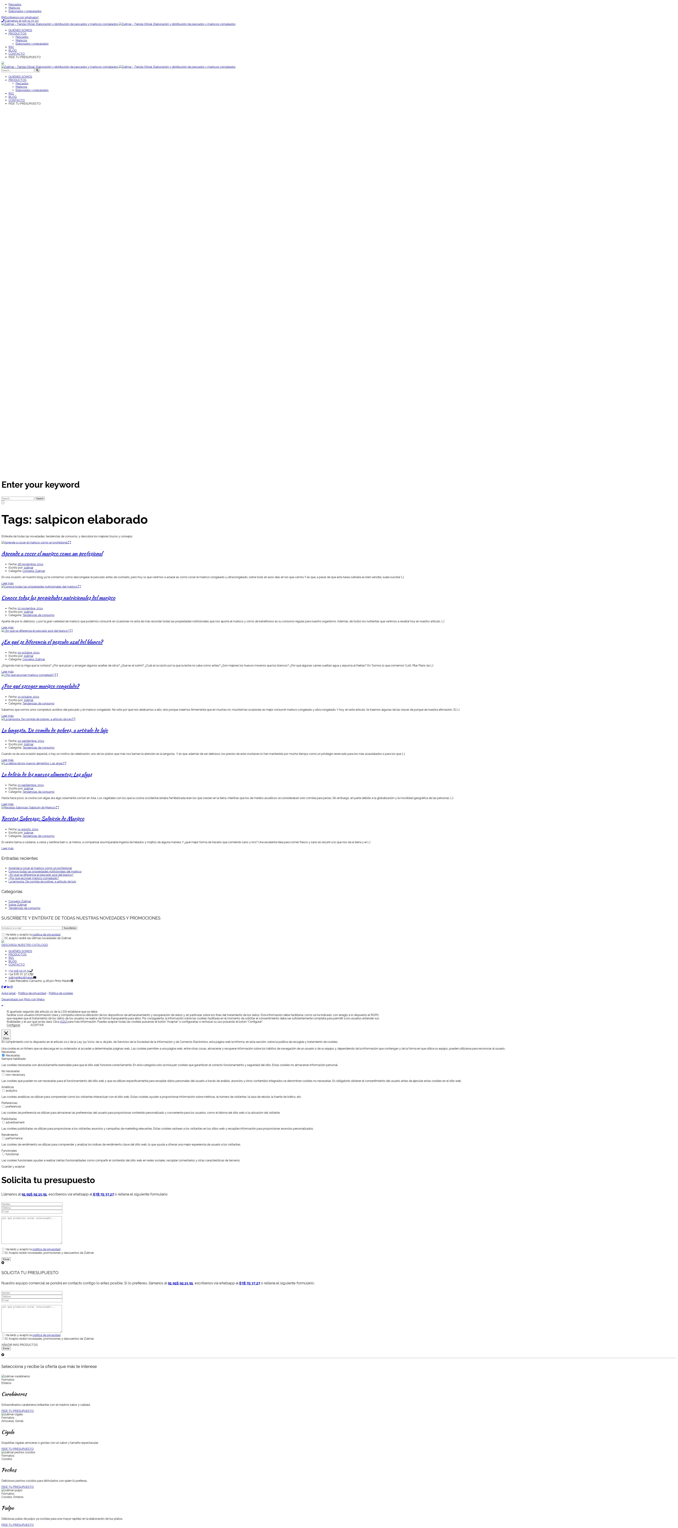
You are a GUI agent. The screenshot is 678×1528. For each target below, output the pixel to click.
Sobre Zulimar (17, 904)
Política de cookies (61, 993)
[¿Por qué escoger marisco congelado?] (28, 675)
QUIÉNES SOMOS (20, 951)
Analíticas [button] (7, 1087)
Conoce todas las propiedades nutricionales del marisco (58, 597)
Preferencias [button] (9, 1103)
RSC (11, 958)
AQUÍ (63, 1021)
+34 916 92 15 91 (19, 970)
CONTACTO (16, 964)
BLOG (12, 961)
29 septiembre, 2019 (31, 741)
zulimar (28, 567)
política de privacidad (46, 934)
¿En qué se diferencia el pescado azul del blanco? (52, 642)
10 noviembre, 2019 (30, 608)
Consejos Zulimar (33, 571)
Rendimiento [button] (9, 1134)
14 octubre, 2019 (28, 696)
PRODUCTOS (17, 954)
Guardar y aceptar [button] (13, 1166)
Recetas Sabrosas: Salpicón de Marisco (42, 818)
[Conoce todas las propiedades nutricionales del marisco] (39, 586)
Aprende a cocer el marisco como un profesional (51, 553)
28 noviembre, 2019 (30, 564)
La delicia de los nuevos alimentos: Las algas (46, 774)
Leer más (7, 583)
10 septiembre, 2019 (31, 785)
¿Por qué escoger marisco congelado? (40, 686)
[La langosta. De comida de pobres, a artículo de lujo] (37, 719)
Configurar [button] (13, 1025)
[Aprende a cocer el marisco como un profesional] (34, 542)
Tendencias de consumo (38, 615)
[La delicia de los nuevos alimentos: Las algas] (32, 763)
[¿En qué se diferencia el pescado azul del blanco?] (35, 631)
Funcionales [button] (9, 1150)
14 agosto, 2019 (28, 829)
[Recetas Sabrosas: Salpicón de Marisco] (28, 807)
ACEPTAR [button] (37, 1025)
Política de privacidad (32, 993)
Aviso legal (8, 993)
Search (39, 498)
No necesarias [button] (10, 1071)
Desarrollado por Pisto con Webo (23, 999)
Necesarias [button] (8, 1052)
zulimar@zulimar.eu (20, 977)
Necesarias (13, 1055)
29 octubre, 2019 (29, 652)
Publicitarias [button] (9, 1119)
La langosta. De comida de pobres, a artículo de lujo (54, 730)
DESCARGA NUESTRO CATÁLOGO (24, 945)
